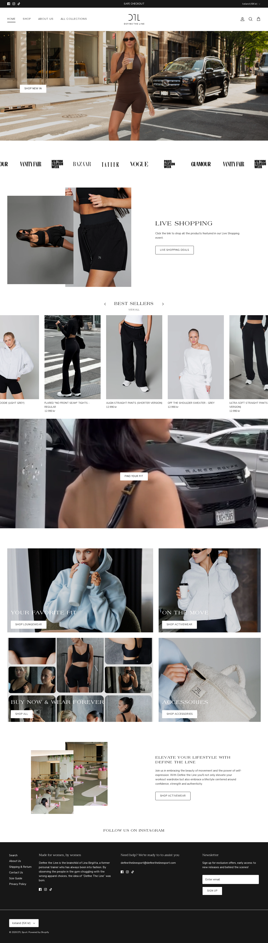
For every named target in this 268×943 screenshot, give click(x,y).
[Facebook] (128, 500)
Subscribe (134, 488)
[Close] (170, 432)
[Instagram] (134, 500)
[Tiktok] (139, 500)
